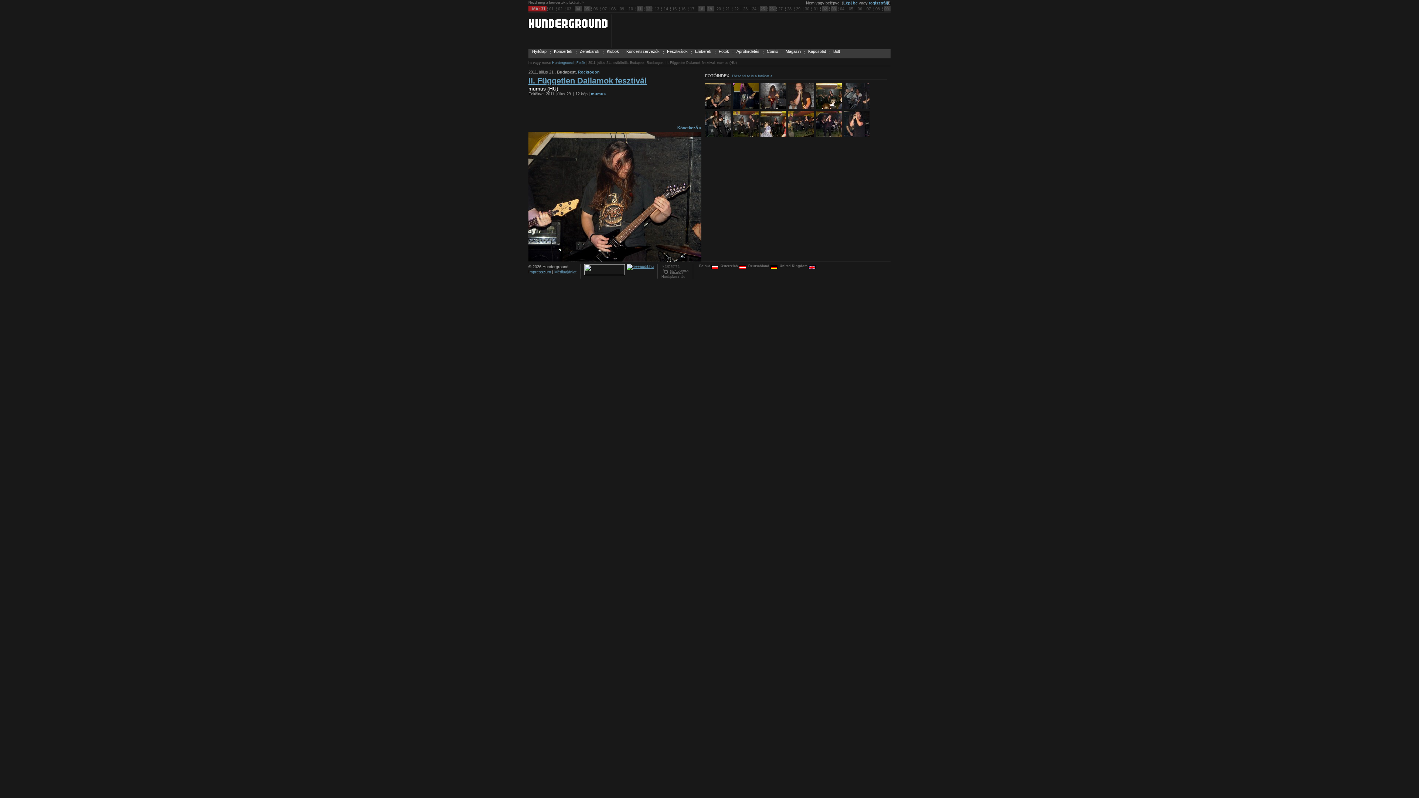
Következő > (689, 128)
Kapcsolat (817, 51)
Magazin (793, 51)
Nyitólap (539, 51)
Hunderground (563, 63)
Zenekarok (589, 51)
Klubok (613, 51)
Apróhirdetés (747, 51)
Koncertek (563, 51)
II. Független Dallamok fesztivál (587, 80)
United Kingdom (794, 266)
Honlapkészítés (673, 277)
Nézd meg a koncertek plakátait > (555, 2)
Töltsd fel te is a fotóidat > (752, 76)
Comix (772, 51)
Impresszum (539, 272)
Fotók (724, 51)
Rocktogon (589, 72)
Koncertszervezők (643, 51)
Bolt (836, 51)
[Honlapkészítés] (675, 273)
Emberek (703, 51)
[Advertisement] (614, 113)
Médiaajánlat (565, 272)
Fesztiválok (677, 51)
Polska (705, 266)
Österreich (730, 266)
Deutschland (759, 266)
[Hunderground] (568, 26)
